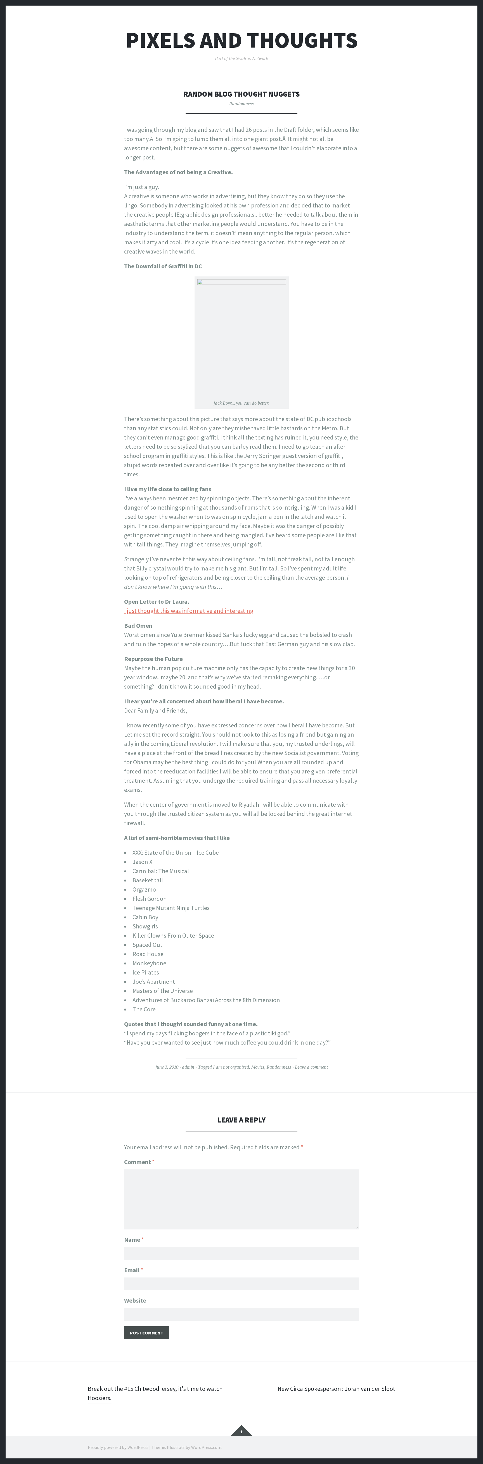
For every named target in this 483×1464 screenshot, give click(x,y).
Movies (257, 1067)
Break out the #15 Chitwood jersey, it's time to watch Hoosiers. (155, 1393)
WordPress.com (206, 1447)
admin (188, 1067)
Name (134, 1239)
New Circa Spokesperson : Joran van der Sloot (336, 1389)
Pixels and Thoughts (242, 40)
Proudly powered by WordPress (118, 1447)
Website (135, 1300)
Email (133, 1270)
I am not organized (231, 1067)
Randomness (241, 104)
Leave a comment (311, 1067)
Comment (139, 1162)
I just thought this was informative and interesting (188, 611)
